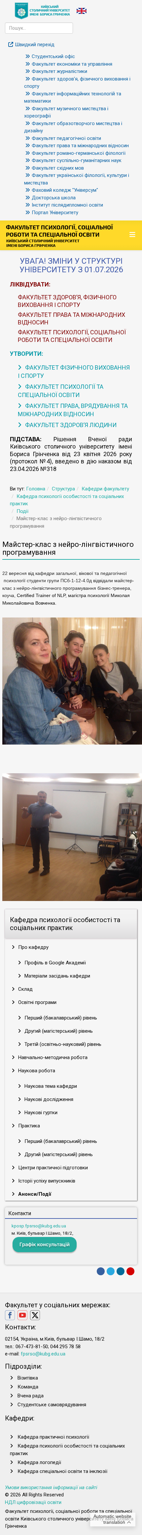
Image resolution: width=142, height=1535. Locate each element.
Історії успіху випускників (46, 1181)
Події (22, 511)
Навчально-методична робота (52, 1057)
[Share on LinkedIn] (120, 1271)
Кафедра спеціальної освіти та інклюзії (62, 1471)
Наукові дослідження (48, 1099)
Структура (63, 489)
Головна (35, 489)
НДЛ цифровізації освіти (33, 1502)
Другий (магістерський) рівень (58, 1031)
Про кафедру (33, 947)
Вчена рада (31, 1396)
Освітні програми (36, 1002)
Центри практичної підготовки (52, 1168)
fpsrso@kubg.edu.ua (43, 1354)
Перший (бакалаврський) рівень (60, 1018)
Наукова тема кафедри (50, 1086)
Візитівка (28, 1378)
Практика (28, 1126)
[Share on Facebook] (101, 1271)
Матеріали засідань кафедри (56, 976)
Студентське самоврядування (52, 1405)
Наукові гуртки (40, 1113)
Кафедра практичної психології (53, 1437)
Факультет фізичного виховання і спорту (74, 371)
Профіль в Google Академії (54, 963)
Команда (28, 1387)
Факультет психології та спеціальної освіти (60, 390)
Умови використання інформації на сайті (51, 1487)
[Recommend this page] (130, 1271)
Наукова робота (36, 1071)
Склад (25, 989)
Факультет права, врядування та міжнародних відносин (73, 409)
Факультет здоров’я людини (70, 424)
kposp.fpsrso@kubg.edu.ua (39, 1225)
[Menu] (133, 234)
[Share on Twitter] (111, 1271)
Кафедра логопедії (39, 1462)
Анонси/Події (34, 1194)
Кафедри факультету (105, 489)
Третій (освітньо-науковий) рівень (62, 1044)
